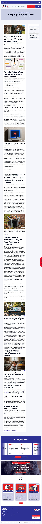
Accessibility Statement (36, 522)
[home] (5, 6)
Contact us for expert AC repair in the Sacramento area (10, 430)
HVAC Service (13, 508)
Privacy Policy (32, 522)
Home (12, 12)
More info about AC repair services (13, 175)
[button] (12, 6)
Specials (19, 6)
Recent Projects (24, 6)
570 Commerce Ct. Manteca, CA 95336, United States (5, 511)
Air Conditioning (13, 509)
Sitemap (40, 522)
